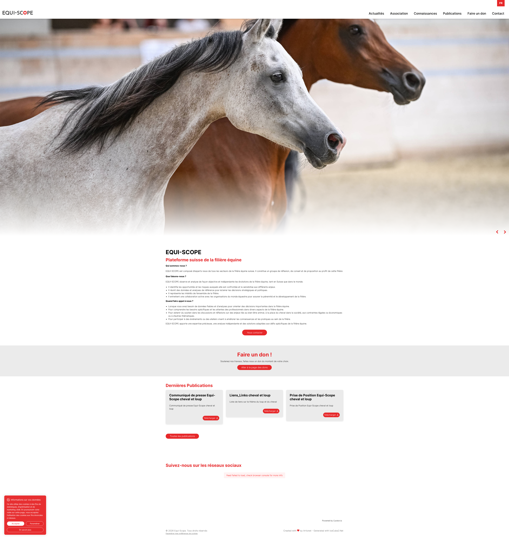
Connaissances (425, 13)
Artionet (307, 530)
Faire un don (477, 13)
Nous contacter (254, 332)
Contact (498, 13)
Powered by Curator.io (332, 520)
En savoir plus (25, 530)
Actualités (376, 13)
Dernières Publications (189, 385)
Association (399, 13)
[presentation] (497, 232)
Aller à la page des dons (254, 367)
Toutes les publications (182, 436)
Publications (452, 13)
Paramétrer (35, 523)
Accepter (16, 523)
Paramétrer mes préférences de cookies (182, 533)
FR (501, 3)
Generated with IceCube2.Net (328, 530)
